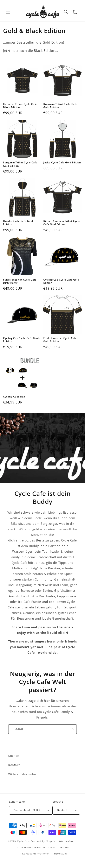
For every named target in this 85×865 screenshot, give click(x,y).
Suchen (13, 756)
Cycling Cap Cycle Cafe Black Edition (21, 340)
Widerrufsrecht (68, 840)
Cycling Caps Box (14, 396)
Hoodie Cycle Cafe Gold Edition (18, 222)
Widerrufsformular (22, 774)
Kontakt (14, 765)
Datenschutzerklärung (33, 847)
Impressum (60, 853)
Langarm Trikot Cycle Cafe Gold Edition (20, 164)
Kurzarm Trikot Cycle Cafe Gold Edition (60, 105)
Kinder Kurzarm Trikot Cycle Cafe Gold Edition (61, 222)
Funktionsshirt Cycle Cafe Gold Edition (60, 340)
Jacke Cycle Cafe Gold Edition (62, 162)
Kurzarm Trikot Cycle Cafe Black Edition (20, 105)
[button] (8, 11)
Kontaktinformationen (35, 853)
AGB (52, 847)
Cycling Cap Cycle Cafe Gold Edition (61, 281)
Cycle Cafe (23, 840)
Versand (64, 847)
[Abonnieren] (72, 729)
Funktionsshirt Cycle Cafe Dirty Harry (20, 281)
